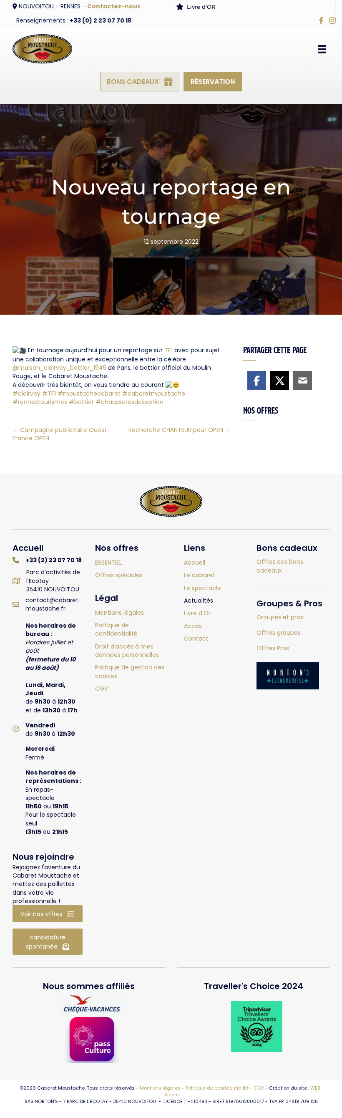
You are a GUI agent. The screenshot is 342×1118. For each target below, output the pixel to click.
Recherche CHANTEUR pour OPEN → (179, 430)
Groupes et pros (279, 617)
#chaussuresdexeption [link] (129, 402)
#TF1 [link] (49, 393)
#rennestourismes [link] (40, 402)
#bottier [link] (81, 402)
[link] (168, 350)
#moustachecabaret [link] (89, 393)
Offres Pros (272, 648)
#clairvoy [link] (26, 393)
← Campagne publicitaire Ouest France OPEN (60, 434)
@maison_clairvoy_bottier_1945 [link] (59, 367)
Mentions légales (160, 1088)
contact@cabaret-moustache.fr (53, 604)
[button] (48, 913)
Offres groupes (278, 632)
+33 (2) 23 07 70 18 (53, 560)
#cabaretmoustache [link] (153, 393)
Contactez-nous (114, 6)
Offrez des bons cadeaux (279, 566)
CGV (259, 1088)
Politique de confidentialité (217, 1088)
